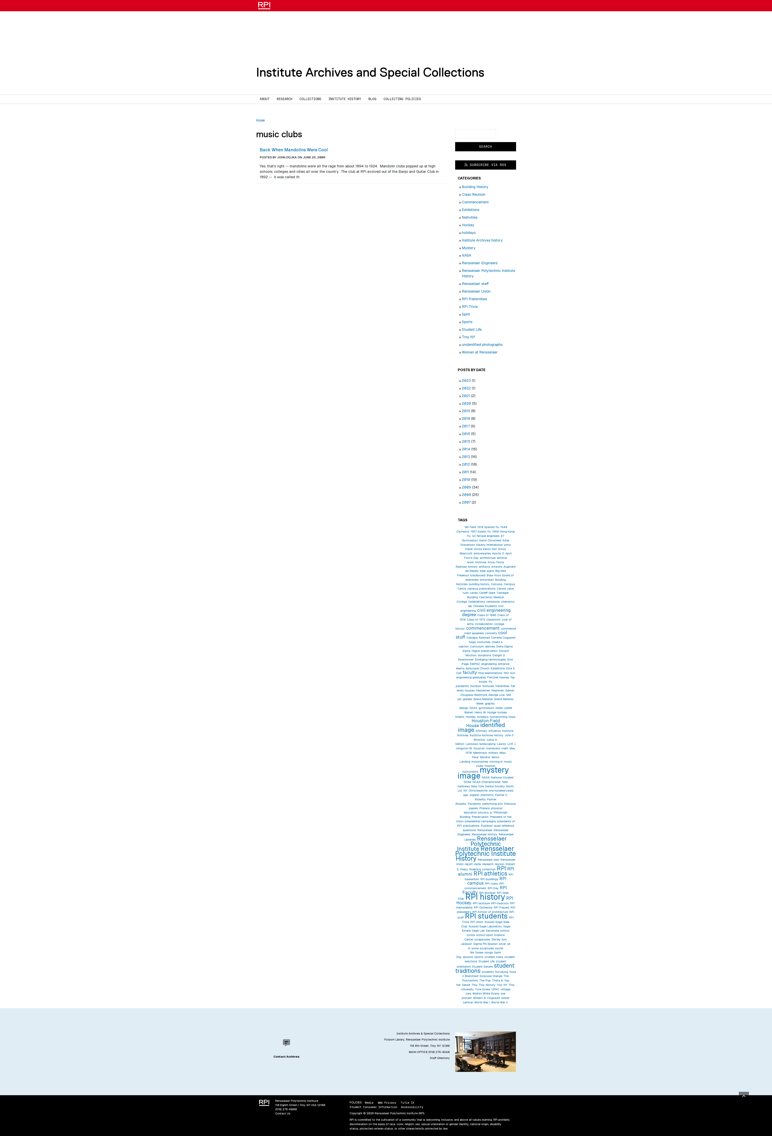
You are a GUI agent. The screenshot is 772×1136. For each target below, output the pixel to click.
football (475, 686)
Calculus (497, 584)
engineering (489, 664)
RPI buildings (489, 879)
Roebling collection (482, 869)
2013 (466, 456)
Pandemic (474, 804)
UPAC (495, 989)
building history (479, 584)
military (493, 753)
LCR (510, 744)
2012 (466, 464)
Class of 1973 (476, 619)
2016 (466, 433)
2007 (466, 502)
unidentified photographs (482, 344)
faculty (470, 672)
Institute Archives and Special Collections (370, 72)
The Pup (485, 980)
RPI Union (476, 922)
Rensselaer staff (475, 283)
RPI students (486, 916)
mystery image (483, 773)
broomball (487, 580)
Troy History (487, 985)
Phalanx (484, 808)
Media (369, 1102)
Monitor (485, 757)
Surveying (501, 972)
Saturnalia (492, 930)
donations (484, 655)
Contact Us (282, 1113)
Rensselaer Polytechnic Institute (482, 843)
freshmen (497, 690)
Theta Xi (497, 980)
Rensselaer (484, 830)
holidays (469, 232)
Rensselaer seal (488, 859)
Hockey (468, 225)
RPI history (485, 897)
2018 (466, 418)
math (504, 748)
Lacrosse (471, 744)
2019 (466, 411)
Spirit (466, 314)
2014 (466, 449)
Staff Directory (440, 1058)
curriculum (477, 646)
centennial (493, 601)
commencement (483, 628)
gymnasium (486, 708)
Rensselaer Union (476, 291)
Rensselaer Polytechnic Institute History (485, 853)
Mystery (468, 248)
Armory (473, 567)
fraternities (502, 686)
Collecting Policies (402, 99)
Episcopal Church (477, 668)
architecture (488, 558)
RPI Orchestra (483, 907)
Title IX (407, 1102)
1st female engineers (486, 536)
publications (471, 826)
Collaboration (484, 624)
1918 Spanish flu (488, 527)
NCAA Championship (486, 782)
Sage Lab (478, 930)
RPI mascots (500, 903)
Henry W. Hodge (485, 712)
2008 (466, 494)
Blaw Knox (494, 575)
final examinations (490, 673)
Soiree (479, 952)
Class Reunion (473, 194)
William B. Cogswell (486, 998)
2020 (466, 403)
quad (497, 826)
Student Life (472, 329)
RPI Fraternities (474, 299)
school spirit (484, 935)
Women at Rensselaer (480, 352)
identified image (481, 727)
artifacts (484, 567)
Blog (372, 99)
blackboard (477, 575)
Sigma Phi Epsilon (485, 944)
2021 (466, 395)
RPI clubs (491, 883)
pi (491, 812)
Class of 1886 (486, 615)
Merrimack (480, 753)
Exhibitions (470, 209)
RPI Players (501, 907)
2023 (466, 380)
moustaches (479, 761)
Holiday (471, 717)
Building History (475, 186)
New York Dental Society (488, 786)
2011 (465, 472)
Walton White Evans (485, 993)
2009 (466, 487)
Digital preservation (484, 651)
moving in (496, 761)
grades (467, 699)
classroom (493, 619)
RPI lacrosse (481, 903)
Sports (467, 322)
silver (502, 944)
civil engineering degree (486, 612)
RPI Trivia (470, 306)
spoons (468, 957)
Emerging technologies (490, 659)
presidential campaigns (480, 821)
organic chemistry (482, 795)
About (265, 99)
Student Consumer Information (373, 1107)
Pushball (487, 826)
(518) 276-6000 (286, 1109)
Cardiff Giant (487, 593)
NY (465, 790)
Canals (501, 588)
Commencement (475, 202)
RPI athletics (490, 873)
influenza (495, 731)
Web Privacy (387, 1102)
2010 (466, 479)
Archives (481, 562)
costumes (484, 642)
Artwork (496, 567)
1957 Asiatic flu (480, 531)
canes (474, 593)
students (488, 972)
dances (490, 646)
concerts (491, 633)
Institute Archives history (482, 240)
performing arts (492, 804)
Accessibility (412, 1107)
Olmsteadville (478, 790)
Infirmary (481, 731)
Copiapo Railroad (478, 637)
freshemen (483, 690)
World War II (499, 1002)
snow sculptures (482, 948)
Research (284, 99)
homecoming (498, 717)
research (488, 864)
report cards (473, 864)
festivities (469, 217)
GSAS (473, 708)
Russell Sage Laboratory (485, 926)
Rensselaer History (484, 834)
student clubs (494, 957)
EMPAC (475, 664)
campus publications (481, 588)
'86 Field (470, 527)
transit (466, 985)
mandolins (493, 748)
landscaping (487, 744)
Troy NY (468, 337)
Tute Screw (482, 989)
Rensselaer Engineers (480, 263)
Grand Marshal (483, 699)
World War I (482, 1002)
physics (483, 812)
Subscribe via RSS (487, 165)
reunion (499, 864)
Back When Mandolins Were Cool (294, 150)
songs (489, 952)
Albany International (489, 545)
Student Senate (482, 966)
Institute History (345, 99)
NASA (466, 255)
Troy (474, 985)
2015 (466, 441)
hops (512, 717)
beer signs (487, 571)
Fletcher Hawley (498, 677)
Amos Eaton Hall (485, 549)
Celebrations (476, 601)
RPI (501, 868)
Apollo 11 (498, 553)
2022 (466, 388)
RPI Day (493, 888)
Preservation (480, 817)
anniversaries (482, 553)
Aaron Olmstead (490, 540)
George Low (496, 695)
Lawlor (501, 744)
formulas (488, 686)
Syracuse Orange (490, 976)
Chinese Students (485, 606)
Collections (310, 99)
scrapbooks (482, 939)
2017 (466, 426)
